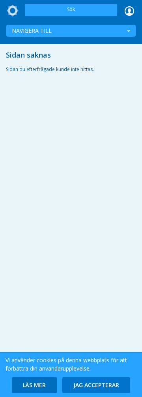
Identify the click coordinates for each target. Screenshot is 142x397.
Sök (71, 9)
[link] (12, 10)
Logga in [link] (129, 10)
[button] (34, 385)
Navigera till (32, 30)
